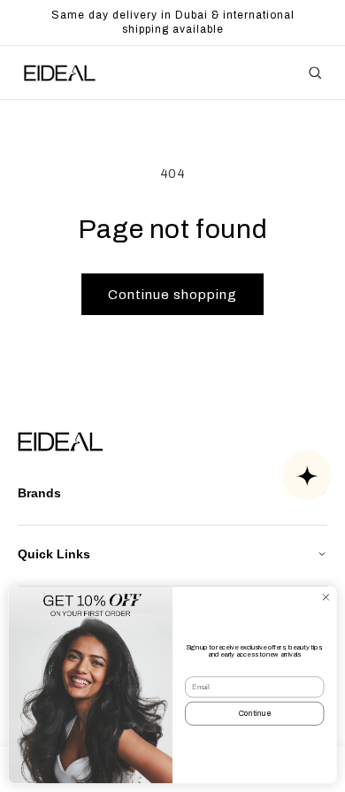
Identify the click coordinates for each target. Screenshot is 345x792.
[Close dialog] (326, 597)
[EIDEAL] (58, 73)
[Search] (315, 72)
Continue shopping (172, 295)
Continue (255, 714)
